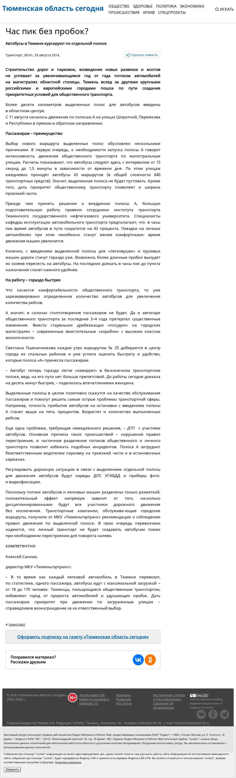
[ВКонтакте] (138, 659)
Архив (149, 12)
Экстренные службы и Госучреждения (169, 697)
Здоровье (143, 6)
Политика (166, 6)
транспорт (17, 624)
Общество (119, 6)
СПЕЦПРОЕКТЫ (172, 12)
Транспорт (14, 55)
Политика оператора (68, 762)
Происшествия (124, 12)
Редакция (123, 699)
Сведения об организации (163, 705)
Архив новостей (92, 695)
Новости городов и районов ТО (94, 701)
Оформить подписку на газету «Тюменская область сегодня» (83, 637)
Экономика (192, 6)
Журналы (123, 695)
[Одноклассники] (150, 659)
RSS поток (124, 703)
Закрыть (12, 769)
